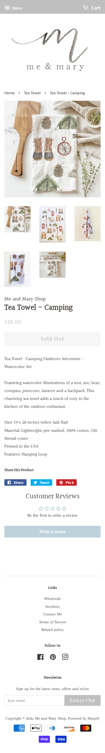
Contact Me (52, 614)
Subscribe (82, 700)
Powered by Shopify (84, 718)
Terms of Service (52, 622)
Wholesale (52, 598)
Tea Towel (32, 93)
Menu (16, 8)
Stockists (52, 606)
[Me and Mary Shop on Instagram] (65, 658)
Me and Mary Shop (50, 718)
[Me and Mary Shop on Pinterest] (53, 658)
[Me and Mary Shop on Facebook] (40, 658)
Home (9, 93)
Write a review (52, 531)
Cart (95, 8)
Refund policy (52, 629)
